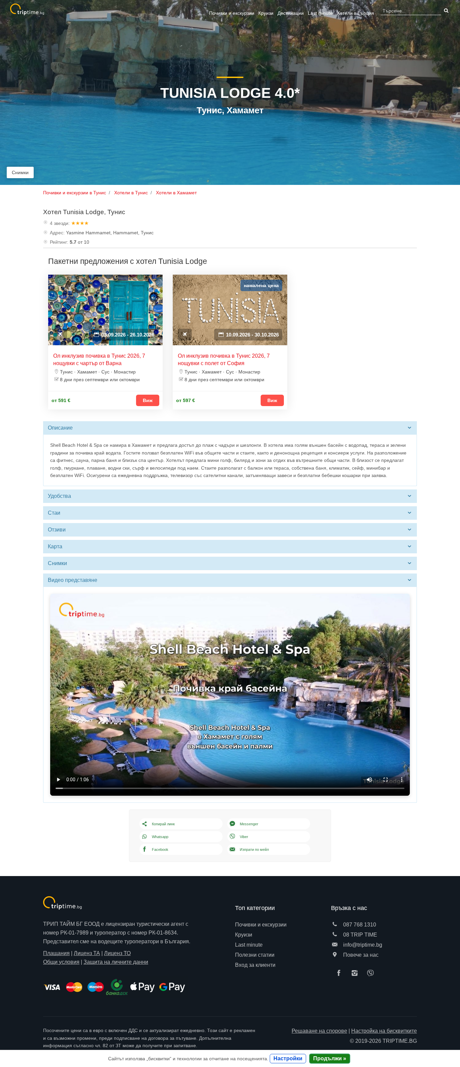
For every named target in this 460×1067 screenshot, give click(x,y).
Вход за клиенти (255, 965)
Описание (60, 428)
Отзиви (57, 529)
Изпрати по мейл (254, 849)
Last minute (320, 13)
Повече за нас (360, 955)
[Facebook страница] (340, 973)
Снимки (20, 172)
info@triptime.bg (362, 945)
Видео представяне (72, 580)
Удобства (59, 496)
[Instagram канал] (356, 973)
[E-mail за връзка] (334, 945)
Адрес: (57, 232)
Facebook (160, 849)
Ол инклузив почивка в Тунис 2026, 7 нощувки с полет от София (224, 359)
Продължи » (329, 1058)
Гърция (355, 13)
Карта (55, 546)
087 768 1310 (359, 924)
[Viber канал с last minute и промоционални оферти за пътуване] (372, 973)
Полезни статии (254, 955)
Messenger (249, 824)
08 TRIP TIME (359, 935)
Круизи (265, 13)
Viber (244, 837)
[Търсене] (445, 10)
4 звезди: (60, 223)
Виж (148, 400)
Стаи (54, 513)
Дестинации (290, 13)
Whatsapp (160, 837)
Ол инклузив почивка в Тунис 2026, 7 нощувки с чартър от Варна (99, 359)
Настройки (287, 1058)
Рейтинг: (59, 242)
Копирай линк (163, 824)
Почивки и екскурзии (231, 13)
